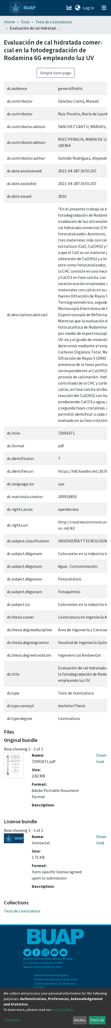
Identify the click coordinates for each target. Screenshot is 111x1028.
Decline (79, 1020)
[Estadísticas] (69, 8)
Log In (89, 7)
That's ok (97, 1020)
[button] (77, 8)
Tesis (25, 21)
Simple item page (55, 72)
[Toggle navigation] (104, 8)
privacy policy (62, 1009)
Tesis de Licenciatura (53, 21)
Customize (12, 1020)
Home (9, 21)
